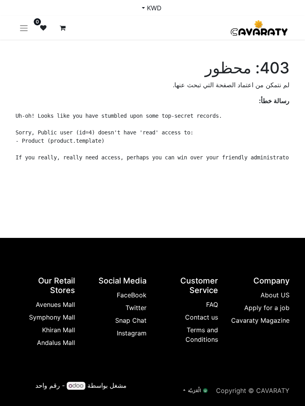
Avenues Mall (55, 304)
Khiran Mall (58, 330)
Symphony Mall (52, 317)
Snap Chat (131, 320)
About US (275, 295)
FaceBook (132, 295)
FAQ (212, 304)
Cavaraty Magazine (260, 320)
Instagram (132, 333)
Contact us (201, 317)
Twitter (136, 308)
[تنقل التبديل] (23, 27)
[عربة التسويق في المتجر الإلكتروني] (62, 28)
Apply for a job (267, 308)
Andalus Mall (56, 343)
